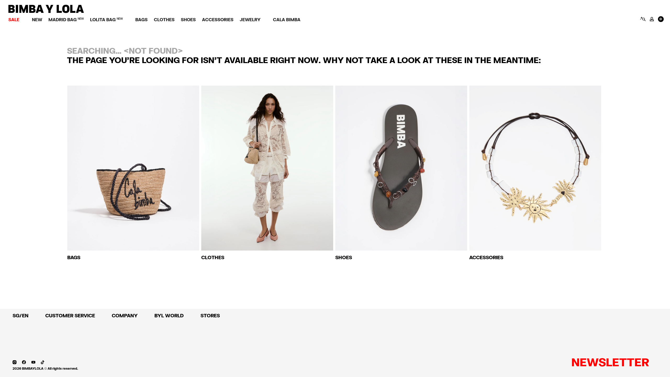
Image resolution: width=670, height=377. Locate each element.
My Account (652, 19)
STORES (210, 315)
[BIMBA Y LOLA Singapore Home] (46, 11)
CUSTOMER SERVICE (70, 315)
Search (643, 18)
